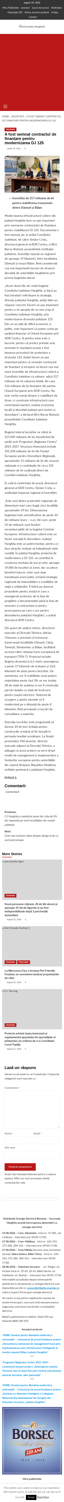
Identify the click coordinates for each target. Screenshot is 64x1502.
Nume (9, 1133)
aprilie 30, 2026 (14, 149)
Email (38, 1133)
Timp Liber (24, 962)
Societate (10, 129)
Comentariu (12, 1088)
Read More (43, 1497)
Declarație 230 (15, 12)
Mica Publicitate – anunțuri (16, 8)
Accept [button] (31, 1497)
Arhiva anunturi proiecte (37, 12)
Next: (31, 835)
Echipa (54, 12)
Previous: (31, 818)
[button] (5, 106)
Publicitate (56, 8)
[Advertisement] (32, 68)
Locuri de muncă (40, 8)
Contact (33, 17)
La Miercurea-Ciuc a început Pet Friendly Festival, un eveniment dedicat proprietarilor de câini (32, 974)
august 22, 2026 (14, 919)
